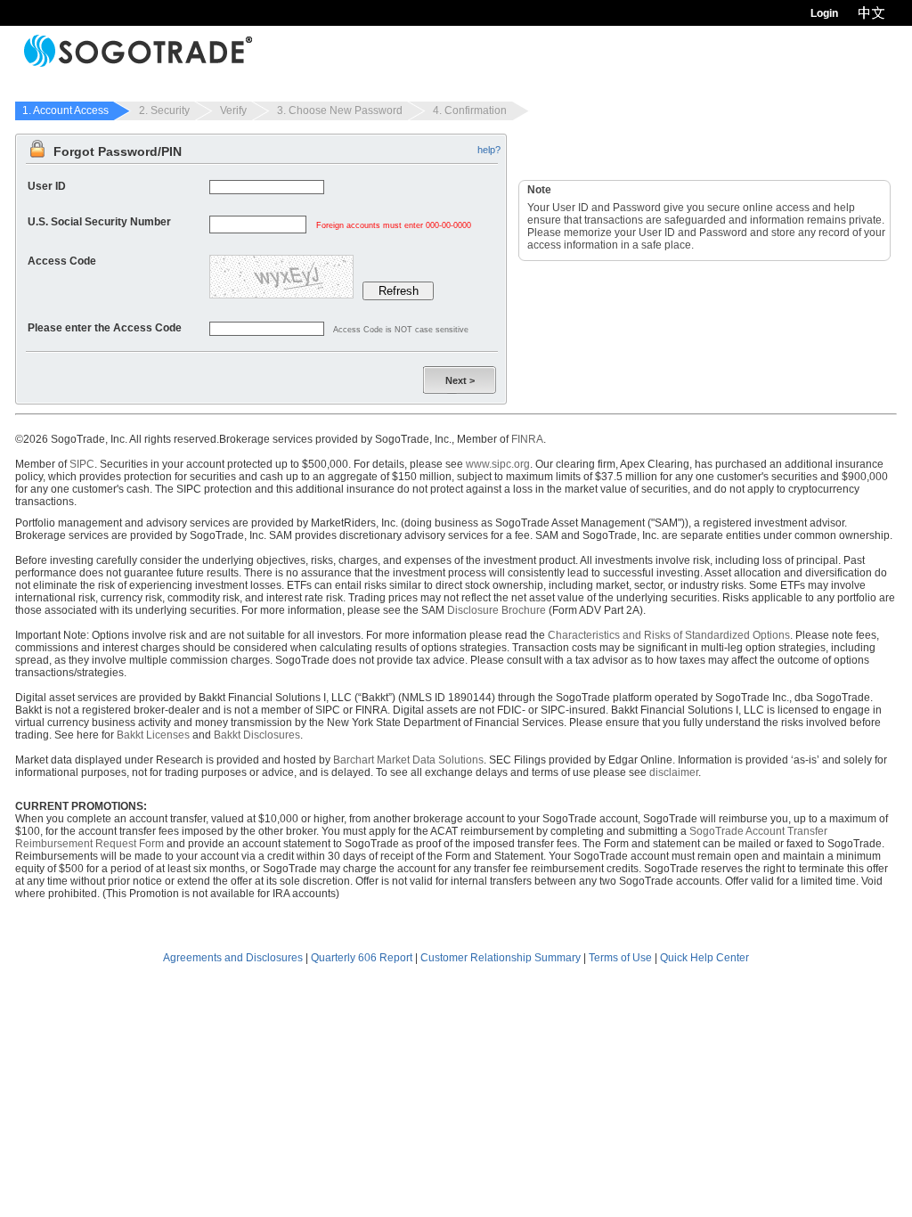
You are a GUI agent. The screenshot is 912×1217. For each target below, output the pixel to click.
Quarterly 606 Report (361, 958)
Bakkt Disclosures (257, 735)
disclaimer (673, 772)
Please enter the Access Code (105, 328)
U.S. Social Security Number (99, 222)
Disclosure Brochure (496, 610)
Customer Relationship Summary (500, 958)
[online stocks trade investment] (138, 51)
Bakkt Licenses (153, 735)
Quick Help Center (704, 958)
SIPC (81, 464)
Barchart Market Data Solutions (408, 760)
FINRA (527, 439)
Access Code (62, 261)
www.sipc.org (498, 464)
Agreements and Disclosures (233, 958)
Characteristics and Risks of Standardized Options (669, 635)
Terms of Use (620, 958)
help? (489, 149)
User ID (47, 186)
